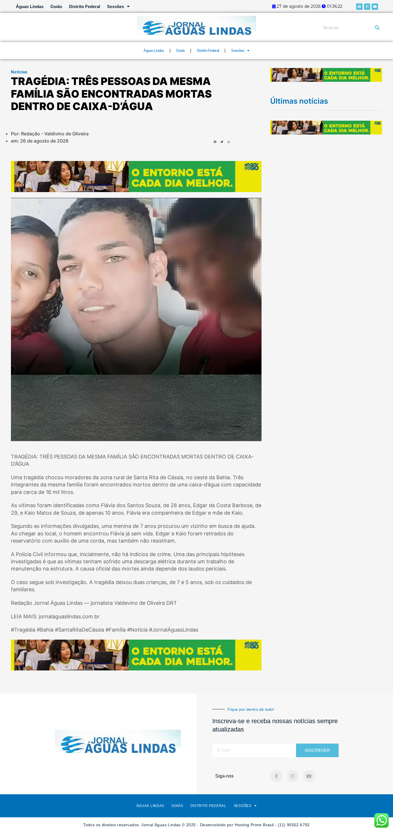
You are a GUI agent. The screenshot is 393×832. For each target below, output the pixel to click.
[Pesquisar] (377, 27)
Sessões (115, 6)
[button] (215, 141)
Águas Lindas (29, 6)
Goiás (56, 6)
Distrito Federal (84, 6)
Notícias (19, 72)
